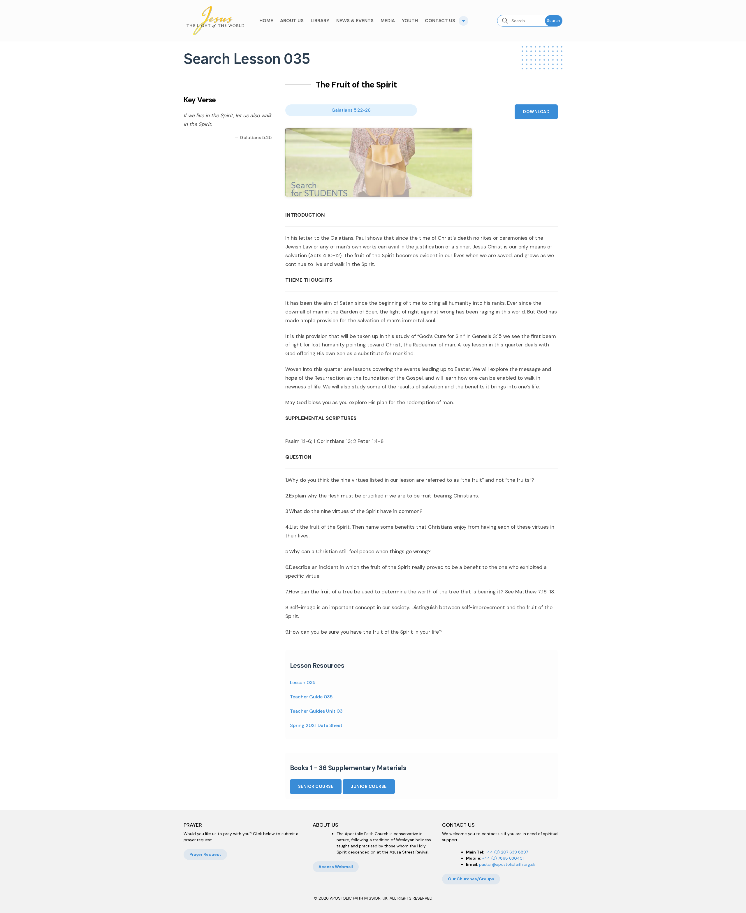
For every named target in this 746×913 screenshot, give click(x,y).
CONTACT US (440, 20)
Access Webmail (336, 866)
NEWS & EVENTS (355, 20)
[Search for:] (521, 20)
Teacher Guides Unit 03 (316, 711)
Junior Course (369, 786)
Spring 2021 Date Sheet (316, 725)
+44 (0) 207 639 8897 (506, 852)
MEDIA (388, 20)
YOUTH (410, 20)
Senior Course (316, 786)
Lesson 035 (303, 682)
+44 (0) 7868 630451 (503, 858)
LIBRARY (320, 20)
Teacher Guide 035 (311, 697)
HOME (266, 20)
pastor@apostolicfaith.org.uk (507, 864)
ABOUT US (292, 20)
